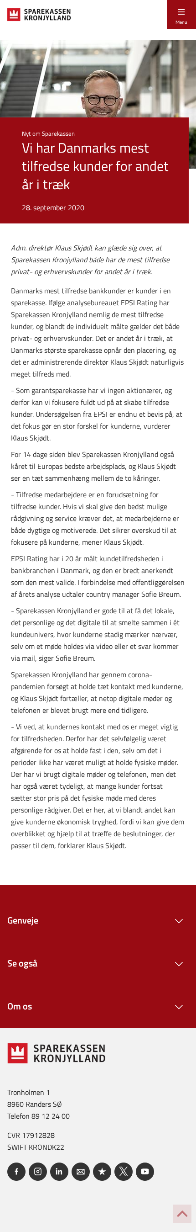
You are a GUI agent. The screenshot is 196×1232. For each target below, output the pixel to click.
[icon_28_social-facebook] (16, 1172)
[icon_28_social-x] (123, 1172)
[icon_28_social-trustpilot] (102, 1172)
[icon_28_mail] (81, 1172)
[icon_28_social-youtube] (145, 1172)
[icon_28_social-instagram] (38, 1172)
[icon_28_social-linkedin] (59, 1172)
